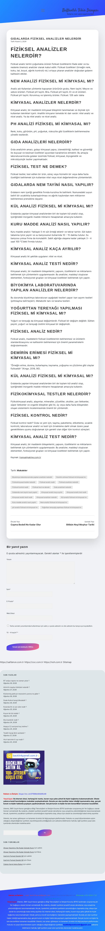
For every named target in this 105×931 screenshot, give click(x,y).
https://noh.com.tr (53, 662)
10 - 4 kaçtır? (12, 632)
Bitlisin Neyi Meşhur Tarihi (80, 524)
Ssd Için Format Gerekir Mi (13, 856)
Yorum (9, 559)
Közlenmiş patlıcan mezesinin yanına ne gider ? (21, 694)
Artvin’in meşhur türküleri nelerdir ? (16, 687)
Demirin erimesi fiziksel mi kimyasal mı (71, 477)
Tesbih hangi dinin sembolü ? (14, 733)
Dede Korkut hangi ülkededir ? (14, 700)
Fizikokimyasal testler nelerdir (23, 482)
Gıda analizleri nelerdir (62, 487)
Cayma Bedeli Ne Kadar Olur (26, 524)
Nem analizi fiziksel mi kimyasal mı (53, 502)
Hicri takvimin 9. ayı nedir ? (13, 739)
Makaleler (22, 470)
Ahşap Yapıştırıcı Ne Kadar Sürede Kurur (18, 848)
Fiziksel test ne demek (41, 487)
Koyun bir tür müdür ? (11, 713)
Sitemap (67, 662)
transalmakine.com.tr (30, 457)
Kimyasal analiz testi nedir (22, 497)
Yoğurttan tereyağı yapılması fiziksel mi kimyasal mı (61, 507)
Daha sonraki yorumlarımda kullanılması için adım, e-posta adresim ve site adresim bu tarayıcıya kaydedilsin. (51, 626)
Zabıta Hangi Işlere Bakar (13, 864)
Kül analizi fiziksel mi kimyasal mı (74, 497)
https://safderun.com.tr (12, 662)
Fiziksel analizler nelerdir (68, 482)
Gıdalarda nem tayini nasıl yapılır (24, 492)
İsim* (8, 589)
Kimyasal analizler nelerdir (47, 497)
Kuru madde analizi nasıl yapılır (24, 502)
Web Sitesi (10, 613)
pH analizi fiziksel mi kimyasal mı (24, 507)
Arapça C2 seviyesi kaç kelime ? (15, 726)
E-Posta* (10, 601)
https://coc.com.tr (33, 662)
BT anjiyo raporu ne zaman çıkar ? (16, 681)
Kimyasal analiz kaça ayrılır (51, 492)
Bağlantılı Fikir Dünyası (80, 10)
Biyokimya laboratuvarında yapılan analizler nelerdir (32, 477)
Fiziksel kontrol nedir (20, 487)
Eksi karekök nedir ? (11, 720)
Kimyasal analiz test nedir (76, 492)
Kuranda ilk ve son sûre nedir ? (15, 707)
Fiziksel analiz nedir (47, 482)
